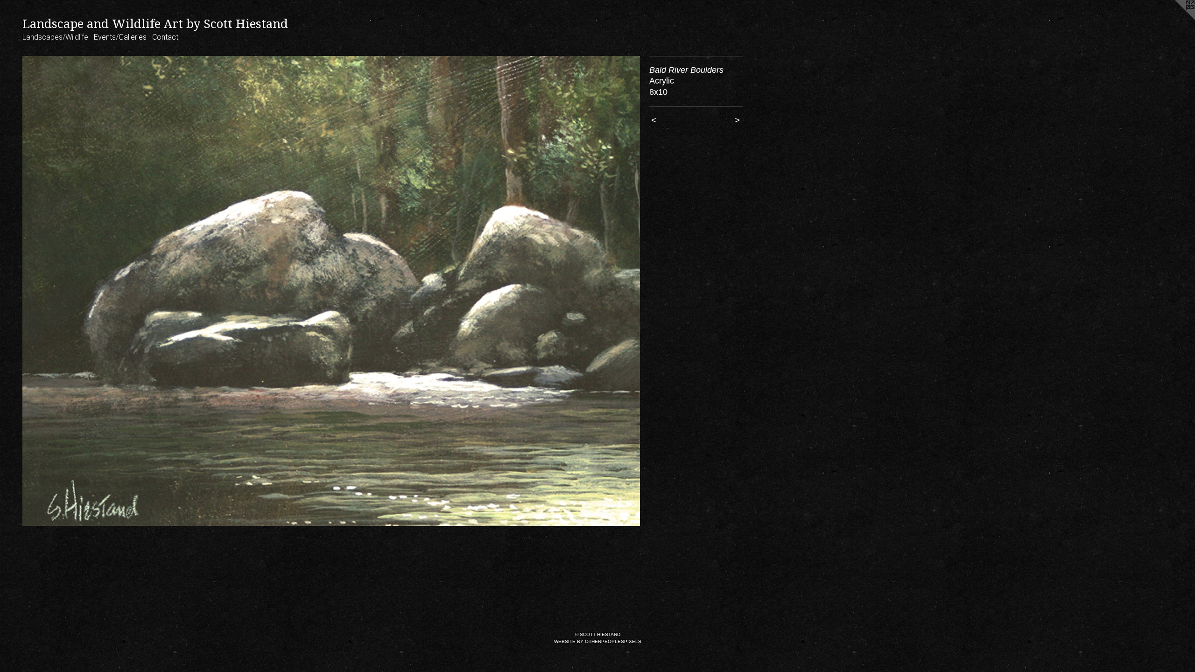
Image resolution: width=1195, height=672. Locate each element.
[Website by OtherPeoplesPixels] (1176, 18)
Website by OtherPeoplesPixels (597, 641)
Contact (165, 37)
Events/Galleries (120, 37)
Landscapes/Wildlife (55, 37)
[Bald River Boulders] (331, 291)
